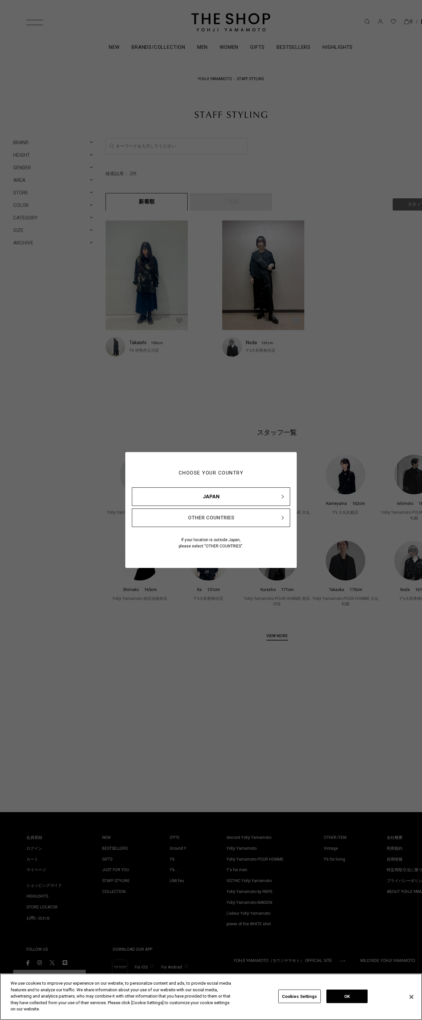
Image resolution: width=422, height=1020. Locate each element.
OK (347, 996)
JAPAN (211, 497)
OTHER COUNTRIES (211, 518)
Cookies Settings (299, 996)
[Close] (411, 997)
